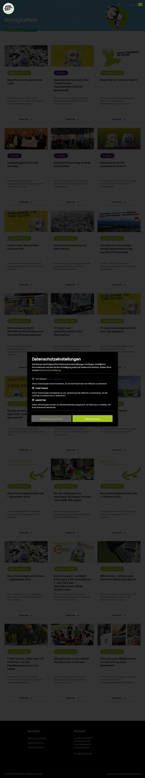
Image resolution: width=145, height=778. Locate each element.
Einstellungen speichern (51, 419)
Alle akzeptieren (92, 419)
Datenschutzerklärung (50, 370)
